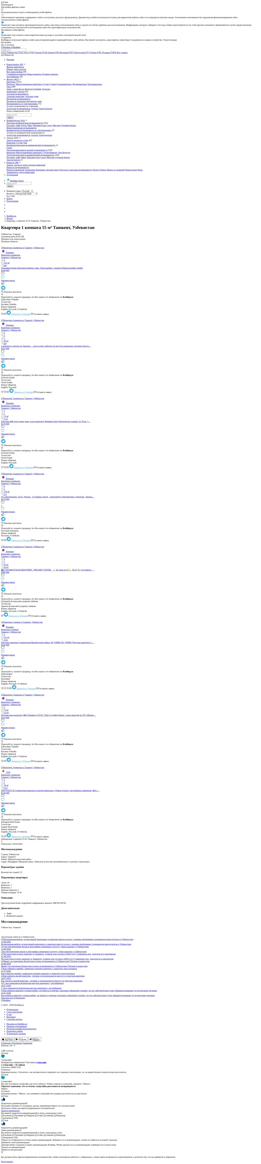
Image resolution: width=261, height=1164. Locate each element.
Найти (10, 118)
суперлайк (41, 1062)
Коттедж (29, 89)
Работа (103, 170)
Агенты (34, 108)
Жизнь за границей (116, 170)
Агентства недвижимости (19, 108)
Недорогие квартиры (16, 101)
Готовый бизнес (68, 125)
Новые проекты (34, 74)
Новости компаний (15, 170)
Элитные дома (31, 96)
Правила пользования (17, 1026)
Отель (24, 125)
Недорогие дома (34, 101)
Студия (45, 84)
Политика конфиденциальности (21, 1029)
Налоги (96, 170)
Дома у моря (12, 89)
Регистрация (12, 201)
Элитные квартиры (15, 96)
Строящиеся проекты (16, 74)
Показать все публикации (13, 998)
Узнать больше (170, 40)
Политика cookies (15, 1031)
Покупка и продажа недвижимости (75, 170)
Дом (25, 143)
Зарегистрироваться (10, 1111)
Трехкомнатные (94, 84)
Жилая (10, 218)
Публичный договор (16, 1034)
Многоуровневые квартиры (28, 84)
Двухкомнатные (79, 84)
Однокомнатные (64, 84)
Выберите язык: (14, 191)
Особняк (37, 89)
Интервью (40, 170)
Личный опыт (52, 170)
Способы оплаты (14, 1019)
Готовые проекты (50, 74)
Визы (140, 170)
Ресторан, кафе (13, 125)
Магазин (57, 125)
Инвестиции (131, 170)
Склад (49, 125)
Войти (10, 198)
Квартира (11, 143)
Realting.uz (11, 216)
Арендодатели (45, 108)
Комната (53, 152)
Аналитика (30, 170)
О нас (9, 1014)
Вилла (21, 89)
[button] (7, 55)
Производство (39, 125)
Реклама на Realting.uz (17, 1024)
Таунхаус (46, 89)
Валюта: (10, 193)
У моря (52, 84)
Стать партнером (14, 1012)
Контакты (11, 1017)
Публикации (12, 1009)
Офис (29, 125)
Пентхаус (11, 84)
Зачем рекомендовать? (11, 1130)
